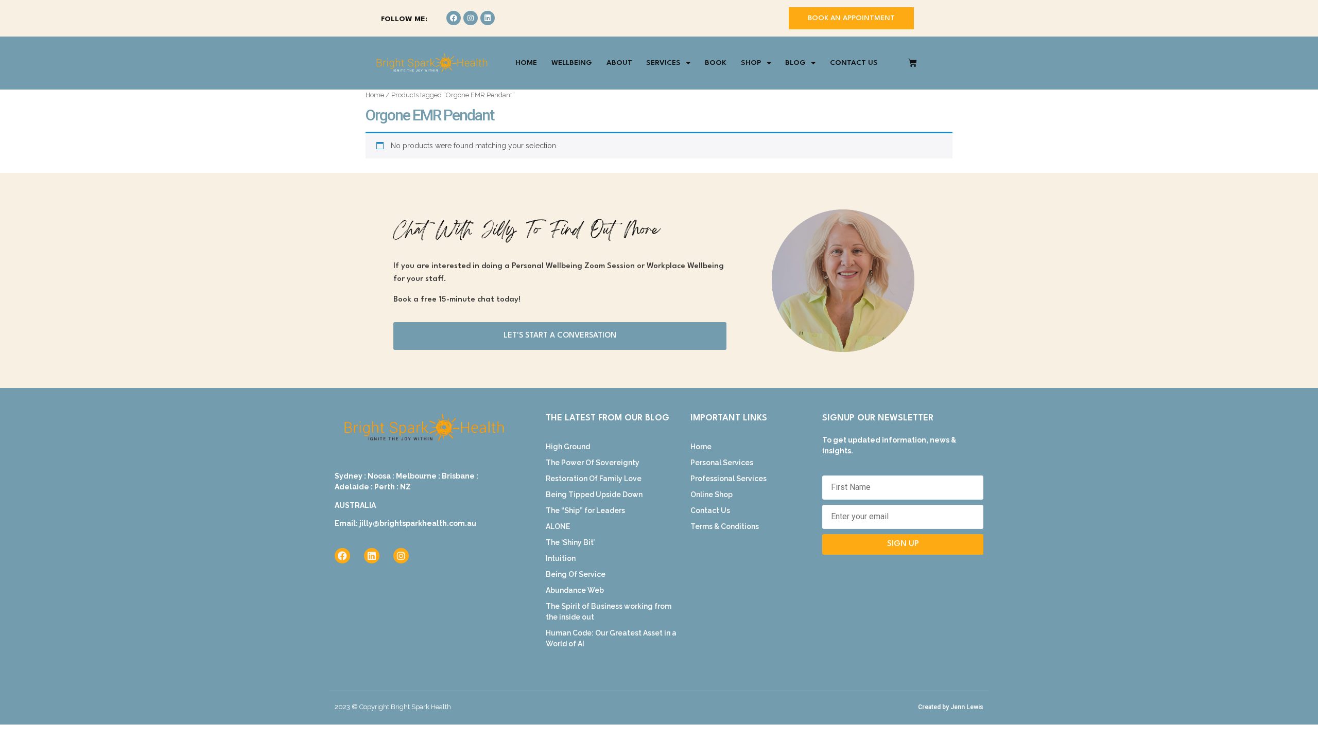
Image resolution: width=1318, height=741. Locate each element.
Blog (795, 62)
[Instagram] (470, 18)
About (619, 62)
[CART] (912, 63)
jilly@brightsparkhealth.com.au (417, 523)
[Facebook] (453, 18)
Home (526, 62)
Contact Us (854, 62)
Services (663, 62)
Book (715, 62)
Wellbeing (571, 62)
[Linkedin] (487, 18)
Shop (751, 62)
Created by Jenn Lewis (950, 707)
